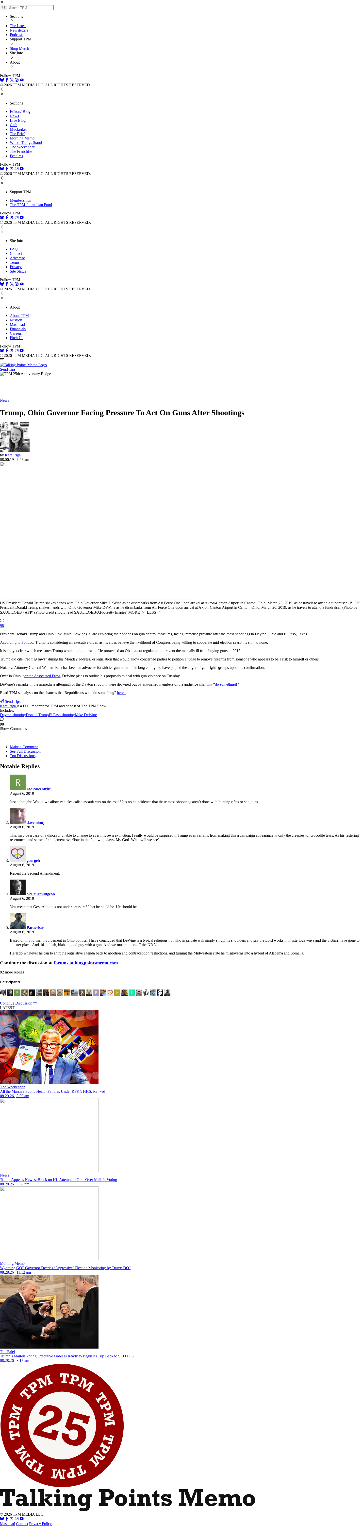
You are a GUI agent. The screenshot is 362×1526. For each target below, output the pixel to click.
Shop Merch (19, 48)
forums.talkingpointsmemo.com (86, 962)
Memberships (20, 200)
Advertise (17, 258)
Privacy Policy (40, 1524)
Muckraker (18, 129)
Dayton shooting (13, 715)
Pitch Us (16, 338)
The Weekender (22, 147)
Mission (16, 320)
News (14, 116)
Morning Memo (22, 138)
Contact (16, 253)
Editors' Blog (20, 111)
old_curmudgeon (41, 894)
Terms (14, 262)
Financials (18, 329)
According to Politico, (17, 642)
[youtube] (22, 80)
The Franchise (21, 151)
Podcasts (16, 35)
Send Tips (8, 369)
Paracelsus (35, 927)
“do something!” (226, 684)
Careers (16, 333)
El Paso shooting (62, 715)
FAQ (14, 249)
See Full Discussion (25, 751)
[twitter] (12, 1519)
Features (16, 156)
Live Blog (18, 120)
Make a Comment (24, 747)
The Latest (18, 26)
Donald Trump (37, 715)
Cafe (13, 125)
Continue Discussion (16, 1003)
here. (121, 693)
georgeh (33, 860)
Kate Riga (13, 455)
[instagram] (17, 80)
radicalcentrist (38, 789)
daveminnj (35, 822)
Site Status (18, 271)
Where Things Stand (26, 142)
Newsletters (19, 30)
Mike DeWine (86, 715)
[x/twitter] (12, 80)
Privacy (16, 267)
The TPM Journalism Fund (31, 205)
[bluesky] (2, 80)
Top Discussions (22, 756)
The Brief (17, 134)
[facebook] (7, 80)
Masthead (17, 324)
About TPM (19, 315)
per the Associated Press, (42, 676)
